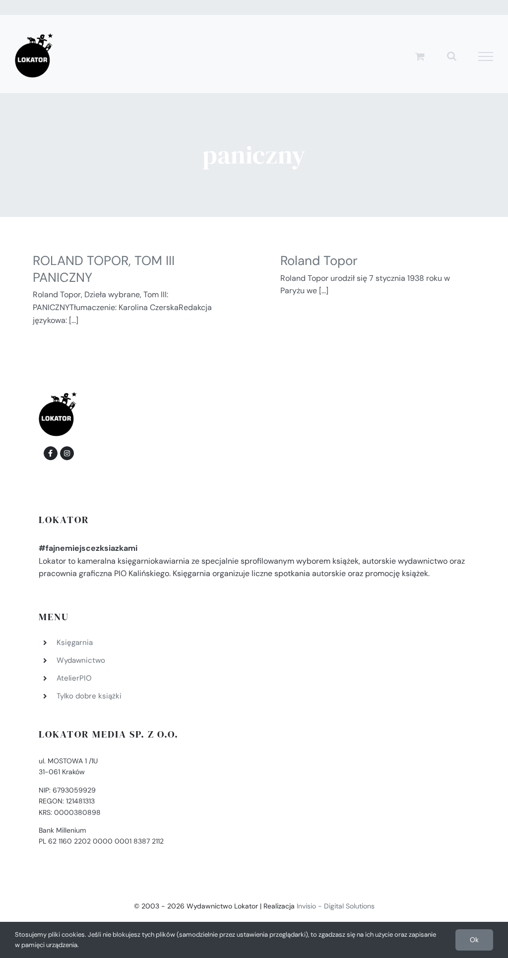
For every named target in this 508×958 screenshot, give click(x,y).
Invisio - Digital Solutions (336, 906)
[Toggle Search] (451, 56)
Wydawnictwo (81, 660)
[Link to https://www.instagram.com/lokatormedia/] (67, 453)
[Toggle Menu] (486, 56)
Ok (474, 939)
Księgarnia (75, 642)
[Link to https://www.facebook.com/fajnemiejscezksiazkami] (51, 453)
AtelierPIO (74, 678)
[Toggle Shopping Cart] (420, 56)
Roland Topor (319, 260)
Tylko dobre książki (89, 696)
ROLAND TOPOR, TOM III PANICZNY (104, 269)
